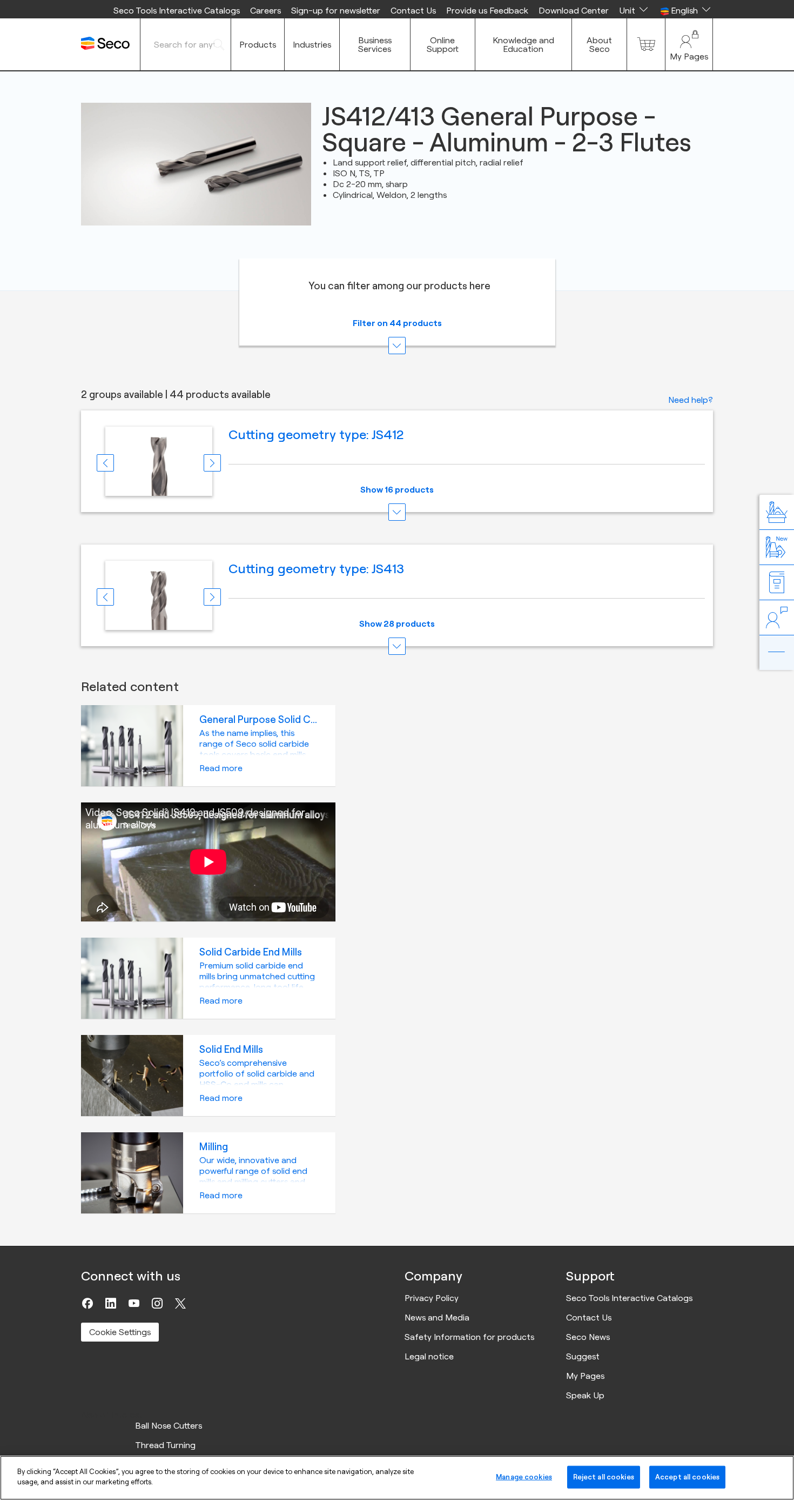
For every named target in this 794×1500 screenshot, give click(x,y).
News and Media (437, 1317)
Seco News (588, 1336)
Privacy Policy (432, 1297)
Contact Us (413, 10)
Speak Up (585, 1395)
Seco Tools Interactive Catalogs (176, 10)
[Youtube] (133, 1303)
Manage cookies (524, 1476)
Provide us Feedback (487, 10)
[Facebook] (87, 1303)
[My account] (688, 44)
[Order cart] (646, 44)
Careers (265, 10)
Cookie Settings (120, 1331)
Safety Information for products (469, 1336)
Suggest (583, 1356)
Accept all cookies (687, 1476)
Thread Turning (165, 1444)
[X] (180, 1303)
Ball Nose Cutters (168, 1425)
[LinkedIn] (110, 1303)
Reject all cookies (603, 1476)
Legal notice (429, 1356)
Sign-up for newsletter (335, 10)
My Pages (585, 1375)
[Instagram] (157, 1303)
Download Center (574, 10)
